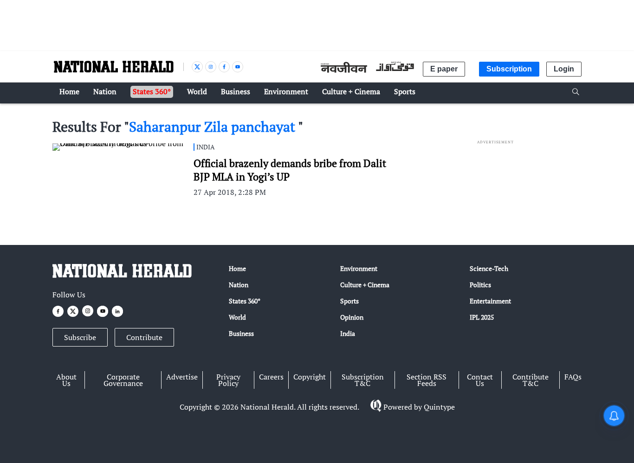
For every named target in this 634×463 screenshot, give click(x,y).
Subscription (509, 69)
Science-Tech (489, 268)
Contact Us (480, 380)
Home (237, 268)
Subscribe (80, 337)
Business (241, 333)
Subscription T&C (363, 380)
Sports (349, 300)
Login (564, 69)
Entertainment (490, 300)
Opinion (351, 317)
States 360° (244, 300)
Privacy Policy (228, 380)
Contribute (144, 337)
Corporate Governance (123, 380)
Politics (480, 284)
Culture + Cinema (364, 284)
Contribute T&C (530, 380)
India (347, 333)
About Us (66, 380)
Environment (358, 268)
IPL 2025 (482, 317)
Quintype (439, 407)
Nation (238, 284)
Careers (271, 377)
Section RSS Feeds (426, 380)
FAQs (573, 377)
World (237, 317)
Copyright (309, 377)
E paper (444, 69)
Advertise (182, 377)
